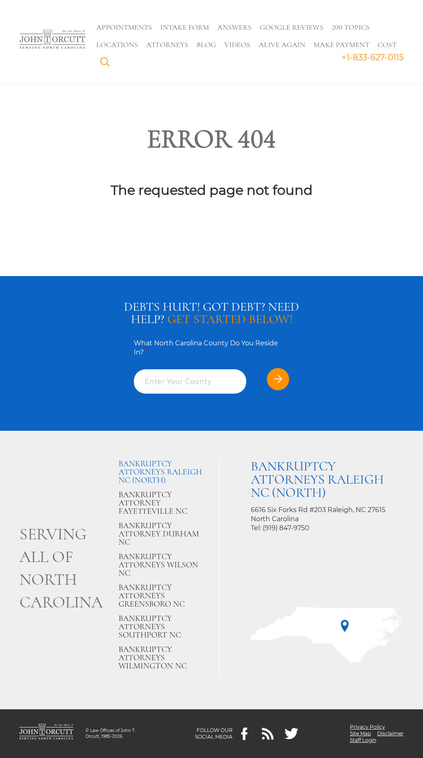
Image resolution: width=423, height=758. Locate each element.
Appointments (124, 27)
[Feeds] (268, 733)
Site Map (360, 733)
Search (107, 63)
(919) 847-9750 (286, 528)
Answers (234, 27)
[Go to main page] (52, 40)
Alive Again (282, 44)
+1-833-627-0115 (373, 57)
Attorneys (167, 44)
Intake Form (184, 27)
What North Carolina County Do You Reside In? (206, 347)
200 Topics (351, 27)
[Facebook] (244, 733)
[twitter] (291, 733)
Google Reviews (291, 27)
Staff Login (363, 740)
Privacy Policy (367, 727)
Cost (387, 44)
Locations (117, 44)
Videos (237, 44)
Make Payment (341, 44)
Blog (206, 44)
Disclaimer (390, 733)
